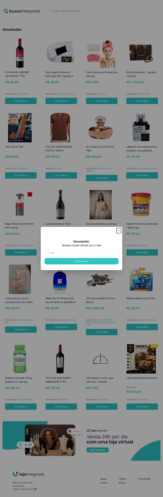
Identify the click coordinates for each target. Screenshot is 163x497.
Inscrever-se (81, 261)
